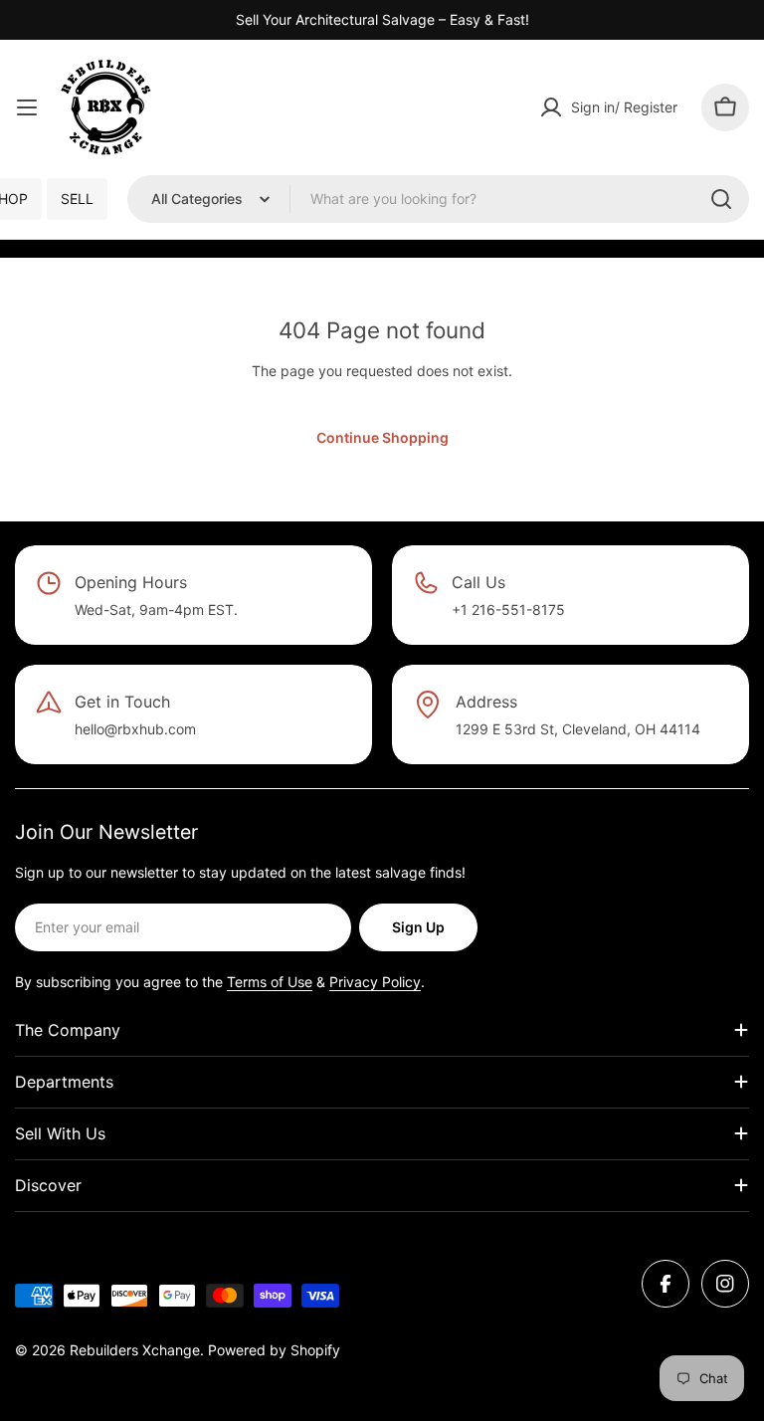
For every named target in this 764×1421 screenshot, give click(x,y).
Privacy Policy (375, 981)
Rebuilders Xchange (135, 1349)
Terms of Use (269, 981)
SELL (77, 198)
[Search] (721, 199)
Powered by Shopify (274, 1349)
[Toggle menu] (27, 107)
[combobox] (438, 199)
